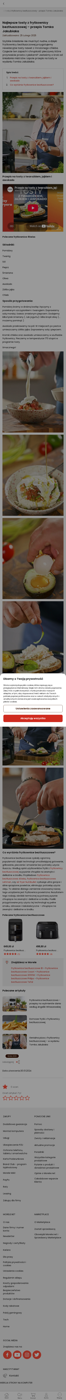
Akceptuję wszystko (33, 718)
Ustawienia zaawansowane (33, 708)
